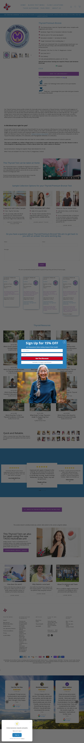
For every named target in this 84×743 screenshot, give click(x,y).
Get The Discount (42, 358)
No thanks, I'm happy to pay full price (42, 362)
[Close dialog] (64, 342)
